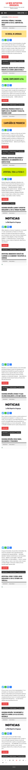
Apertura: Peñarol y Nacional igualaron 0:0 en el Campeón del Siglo (12, 23)
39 (13, 760)
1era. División (5, 61)
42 (23, 760)
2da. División (5, 249)
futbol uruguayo (13, 61)
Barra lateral (21, 13)
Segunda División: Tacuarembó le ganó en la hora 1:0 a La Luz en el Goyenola (13, 714)
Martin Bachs (11, 27)
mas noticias (21, 61)
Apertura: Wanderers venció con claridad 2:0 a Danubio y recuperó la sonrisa (14, 256)
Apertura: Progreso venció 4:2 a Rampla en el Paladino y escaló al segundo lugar (13, 111)
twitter (14, 766)
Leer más (5, 57)
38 (9, 760)
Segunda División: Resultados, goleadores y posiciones (11, 440)
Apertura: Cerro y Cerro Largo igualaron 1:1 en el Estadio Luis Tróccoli (12, 578)
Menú (5, 13)
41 (20, 760)
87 (3, 762)
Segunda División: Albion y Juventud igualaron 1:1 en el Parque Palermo (13, 209)
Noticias (4, 153)
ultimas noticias (5, 63)
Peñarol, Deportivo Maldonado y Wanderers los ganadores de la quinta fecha (12, 160)
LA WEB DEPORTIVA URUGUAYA (14, 4)
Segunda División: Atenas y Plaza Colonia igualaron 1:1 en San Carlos (14, 395)
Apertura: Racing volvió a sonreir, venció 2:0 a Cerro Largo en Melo (13, 69)
